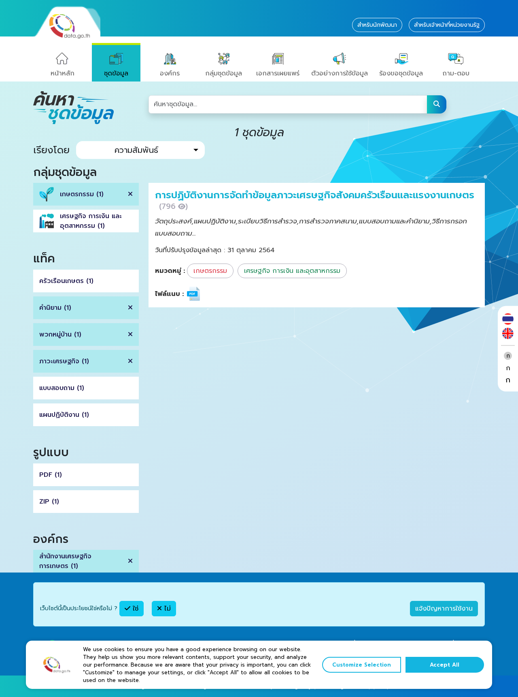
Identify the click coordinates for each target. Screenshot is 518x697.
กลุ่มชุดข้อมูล (223, 73)
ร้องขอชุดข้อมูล (401, 73)
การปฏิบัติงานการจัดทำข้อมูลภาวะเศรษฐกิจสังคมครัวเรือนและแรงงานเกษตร (314, 195)
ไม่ (166, 608)
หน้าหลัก (62, 73)
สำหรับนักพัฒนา (377, 25)
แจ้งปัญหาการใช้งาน (444, 608)
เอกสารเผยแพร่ (277, 73)
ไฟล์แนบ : (169, 294)
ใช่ (134, 608)
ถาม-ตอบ (455, 73)
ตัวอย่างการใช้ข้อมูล (339, 73)
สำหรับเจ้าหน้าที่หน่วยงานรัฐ (447, 25)
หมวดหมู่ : (170, 271)
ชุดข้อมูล (116, 73)
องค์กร (170, 73)
